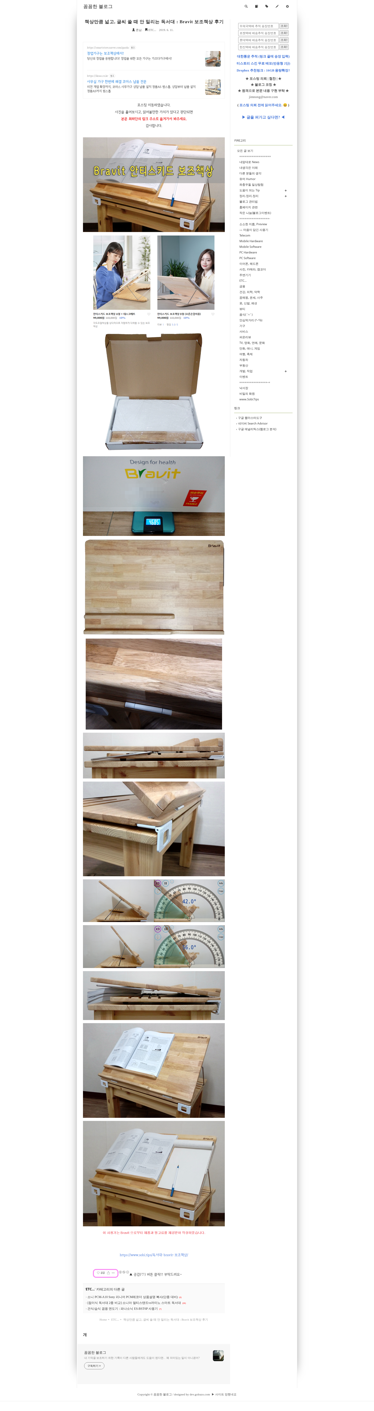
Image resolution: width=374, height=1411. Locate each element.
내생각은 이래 (248, 167)
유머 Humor (247, 179)
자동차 (243, 360)
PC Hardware (248, 252)
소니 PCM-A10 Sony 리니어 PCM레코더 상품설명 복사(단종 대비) (132, 1297)
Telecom (244, 235)
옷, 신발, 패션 (248, 303)
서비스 (243, 331)
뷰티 (242, 309)
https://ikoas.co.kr (97, 76)
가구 (242, 326)
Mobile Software (250, 247)
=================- (254, 218)
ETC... (152, 30)
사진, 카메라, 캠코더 (252, 269)
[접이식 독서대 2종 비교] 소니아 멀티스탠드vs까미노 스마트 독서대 (134, 1302)
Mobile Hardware (251, 241)
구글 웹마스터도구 (249, 418)
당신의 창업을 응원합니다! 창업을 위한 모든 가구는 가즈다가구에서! (129, 58)
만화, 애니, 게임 (249, 348)
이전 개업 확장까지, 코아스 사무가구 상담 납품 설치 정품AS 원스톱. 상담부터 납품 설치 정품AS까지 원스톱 (141, 89)
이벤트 (243, 377)
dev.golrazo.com (200, 1394)
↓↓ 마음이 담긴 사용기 (253, 230)
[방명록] (256, 6)
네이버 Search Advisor (252, 423)
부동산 (243, 365)
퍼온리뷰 (245, 337)
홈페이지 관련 (248, 207)
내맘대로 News (249, 162)
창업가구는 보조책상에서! (105, 53)
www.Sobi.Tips (249, 399)
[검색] (246, 6)
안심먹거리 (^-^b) (250, 320)
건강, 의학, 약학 (249, 292)
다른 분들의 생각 (250, 173)
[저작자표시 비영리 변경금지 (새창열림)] (123, 1272)
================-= (254, 382)
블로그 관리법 (248, 201)
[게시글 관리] (113, 1273)
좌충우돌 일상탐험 (251, 184)
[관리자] (287, 6)
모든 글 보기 (245, 151)
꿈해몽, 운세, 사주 (251, 297)
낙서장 (243, 388)
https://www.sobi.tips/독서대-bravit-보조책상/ (154, 1255)
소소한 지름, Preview (253, 224)
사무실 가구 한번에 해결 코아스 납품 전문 (116, 81)
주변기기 (245, 275)
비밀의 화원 (247, 393)
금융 (242, 286)
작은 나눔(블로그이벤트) (255, 213)
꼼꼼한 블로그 (98, 6)
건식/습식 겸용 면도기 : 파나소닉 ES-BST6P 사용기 (122, 1308)
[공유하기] (108, 1273)
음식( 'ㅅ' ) (245, 314)
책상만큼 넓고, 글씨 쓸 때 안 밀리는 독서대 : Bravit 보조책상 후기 (154, 21)
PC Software (247, 258)
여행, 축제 (246, 354)
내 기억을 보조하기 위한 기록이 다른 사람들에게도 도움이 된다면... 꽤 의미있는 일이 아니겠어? (142, 1357)
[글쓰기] (277, 6)
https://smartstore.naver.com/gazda (108, 47)
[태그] (267, 6)
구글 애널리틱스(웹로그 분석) (256, 429)
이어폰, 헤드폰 (248, 264)
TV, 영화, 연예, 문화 (252, 343)
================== (255, 156)
